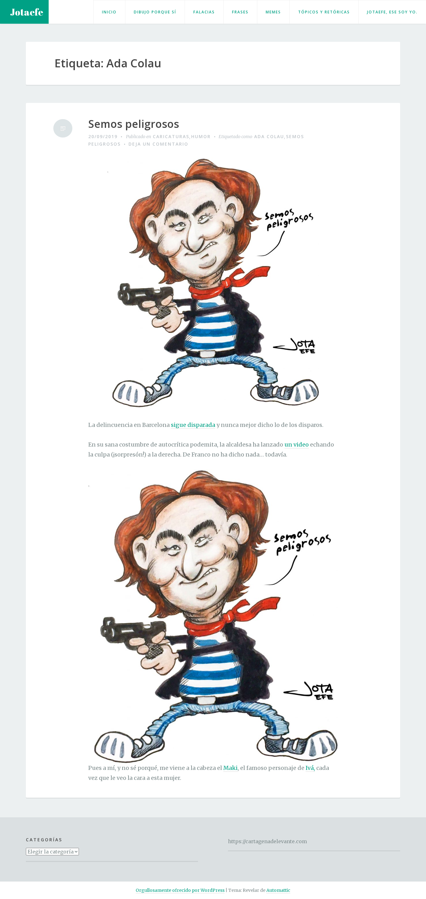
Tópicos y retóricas (324, 12)
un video (296, 444)
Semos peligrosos (133, 124)
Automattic (278, 890)
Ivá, (310, 767)
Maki (230, 767)
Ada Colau (269, 136)
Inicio (109, 12)
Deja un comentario (158, 144)
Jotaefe (26, 12)
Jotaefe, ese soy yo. (392, 12)
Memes (273, 12)
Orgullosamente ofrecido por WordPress (180, 890)
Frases (240, 12)
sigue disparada (193, 424)
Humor (201, 136)
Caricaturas (171, 136)
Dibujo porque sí (155, 12)
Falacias (204, 12)
